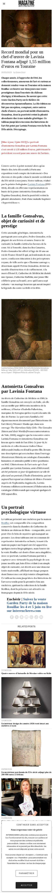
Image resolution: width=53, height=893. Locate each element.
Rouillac (5, 522)
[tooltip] (12, 617)
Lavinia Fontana (36, 184)
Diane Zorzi (20, 72)
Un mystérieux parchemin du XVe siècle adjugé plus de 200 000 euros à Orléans (26, 773)
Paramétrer (26, 873)
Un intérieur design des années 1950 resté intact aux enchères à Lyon (25, 724)
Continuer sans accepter (33, 825)
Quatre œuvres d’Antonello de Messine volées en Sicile (26, 673)
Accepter (26, 885)
